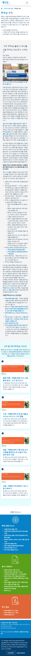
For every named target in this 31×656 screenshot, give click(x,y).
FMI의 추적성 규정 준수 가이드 (13, 572)
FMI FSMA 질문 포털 (11, 298)
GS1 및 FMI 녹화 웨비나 (16, 352)
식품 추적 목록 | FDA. (10, 544)
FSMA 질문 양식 (9, 615)
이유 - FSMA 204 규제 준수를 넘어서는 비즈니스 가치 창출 (15, 415)
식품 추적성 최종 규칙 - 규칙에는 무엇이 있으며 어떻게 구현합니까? (16, 319)
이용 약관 (14, 623)
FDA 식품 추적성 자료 (11, 323)
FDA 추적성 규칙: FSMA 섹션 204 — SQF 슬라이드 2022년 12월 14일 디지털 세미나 (16, 578)
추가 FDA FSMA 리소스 (11, 550)
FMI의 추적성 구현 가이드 (12, 570)
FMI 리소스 (7, 590)
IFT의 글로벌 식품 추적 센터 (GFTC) (16, 325)
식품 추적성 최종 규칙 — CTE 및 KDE (15, 574)
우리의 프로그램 (8, 8)
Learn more (21, 653)
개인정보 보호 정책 (6, 623)
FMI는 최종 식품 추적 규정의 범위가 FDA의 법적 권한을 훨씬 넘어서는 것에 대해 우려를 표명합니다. (16, 309)
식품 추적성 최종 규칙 (10, 529)
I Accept (11, 653)
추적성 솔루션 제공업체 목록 (16, 250)
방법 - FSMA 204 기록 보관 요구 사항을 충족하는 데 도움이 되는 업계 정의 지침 (15, 452)
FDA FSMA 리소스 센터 (11, 613)
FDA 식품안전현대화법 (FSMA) (14, 546)
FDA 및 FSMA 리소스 (10, 548)
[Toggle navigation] (27, 2)
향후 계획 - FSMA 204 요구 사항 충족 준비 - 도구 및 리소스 (15, 379)
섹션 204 (22, 138)
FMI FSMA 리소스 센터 (11, 610)
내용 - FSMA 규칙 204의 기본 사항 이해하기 (15, 487)
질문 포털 (11, 290)
